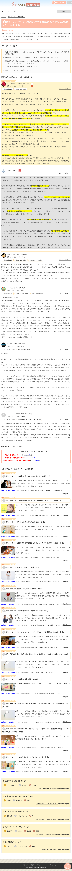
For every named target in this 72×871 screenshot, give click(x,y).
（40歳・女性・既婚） (16, 343)
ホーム (19, 865)
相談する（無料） (61, 2)
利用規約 (32, 865)
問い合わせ (53, 865)
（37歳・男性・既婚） (18, 83)
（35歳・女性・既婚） (17, 254)
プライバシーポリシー (42, 865)
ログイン (69, 2)
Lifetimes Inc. (34, 867)
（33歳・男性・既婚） (16, 288)
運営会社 (25, 865)
